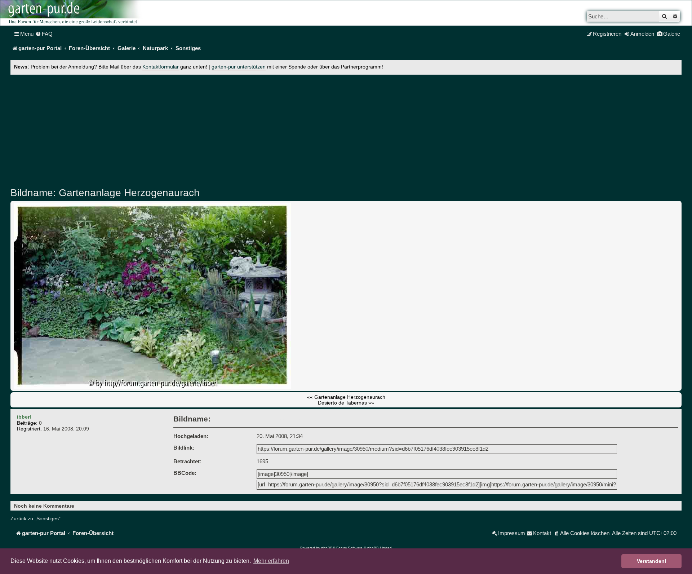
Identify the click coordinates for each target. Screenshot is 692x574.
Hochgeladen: (190, 436)
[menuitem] (44, 34)
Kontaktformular (160, 67)
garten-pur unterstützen (239, 67)
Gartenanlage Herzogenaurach (128, 192)
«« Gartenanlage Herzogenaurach (346, 397)
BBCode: (184, 473)
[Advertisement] (346, 128)
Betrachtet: (187, 461)
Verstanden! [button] (651, 561)
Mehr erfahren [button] (271, 561)
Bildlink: (183, 448)
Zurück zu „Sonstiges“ (35, 518)
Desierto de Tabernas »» (346, 403)
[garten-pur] (72, 13)
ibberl (24, 417)
